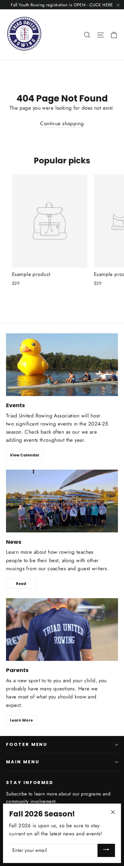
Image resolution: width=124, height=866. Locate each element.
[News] (62, 501)
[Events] (62, 364)
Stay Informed (30, 783)
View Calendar (24, 455)
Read (21, 583)
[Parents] (62, 629)
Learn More (21, 720)
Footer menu (26, 744)
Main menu (22, 762)
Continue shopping (62, 123)
